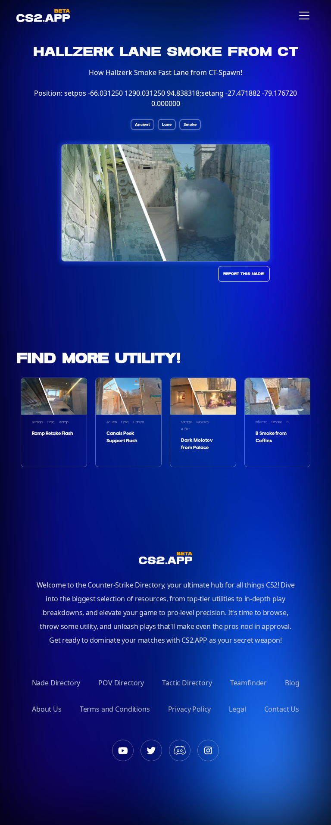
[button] (304, 15)
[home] (43, 15)
